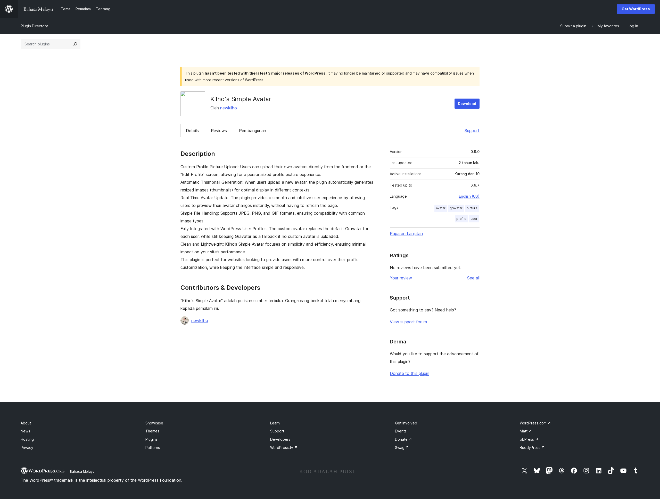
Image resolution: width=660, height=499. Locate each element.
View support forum (408, 321)
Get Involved (406, 423)
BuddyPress (532, 447)
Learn (275, 423)
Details (192, 130)
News (25, 431)
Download (467, 103)
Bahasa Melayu (82, 471)
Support (472, 130)
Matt (526, 431)
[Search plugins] (75, 44)
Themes (152, 431)
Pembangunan (252, 130)
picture (472, 208)
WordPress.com (535, 423)
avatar (441, 208)
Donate (403, 439)
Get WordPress (636, 9)
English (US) (469, 196)
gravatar (456, 208)
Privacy (27, 447)
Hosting (27, 439)
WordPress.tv (284, 447)
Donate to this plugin (409, 373)
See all (473, 277)
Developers (280, 439)
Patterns (152, 447)
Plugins (151, 439)
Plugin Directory (34, 26)
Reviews (219, 130)
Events (401, 431)
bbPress (529, 439)
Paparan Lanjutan (406, 233)
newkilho (228, 107)
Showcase (154, 423)
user (474, 219)
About (26, 423)
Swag (402, 447)
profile (461, 219)
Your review (401, 277)
